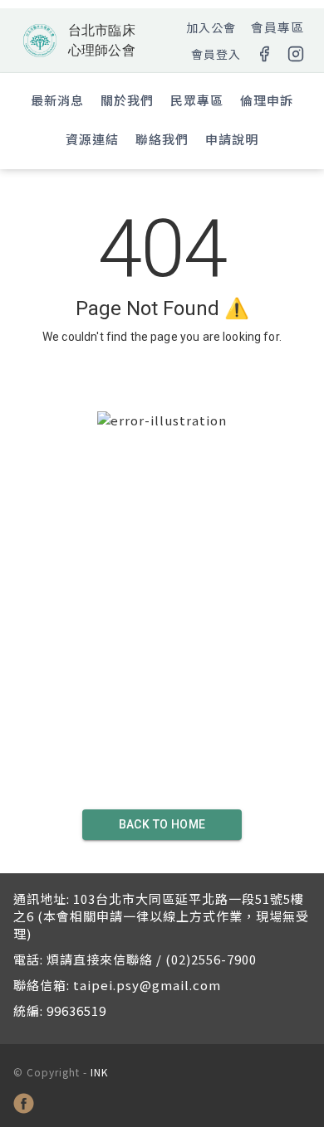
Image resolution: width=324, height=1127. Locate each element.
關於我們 (127, 100)
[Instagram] (295, 54)
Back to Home (162, 824)
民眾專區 (196, 100)
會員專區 (277, 27)
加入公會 (211, 27)
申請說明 (231, 139)
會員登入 (216, 54)
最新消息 (57, 100)
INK (99, 1072)
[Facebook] (264, 54)
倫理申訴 (266, 100)
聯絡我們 (162, 139)
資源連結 (92, 139)
